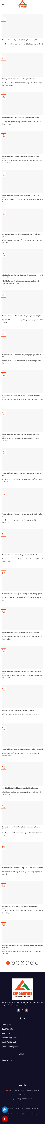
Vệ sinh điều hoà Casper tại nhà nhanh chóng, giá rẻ (20, 117)
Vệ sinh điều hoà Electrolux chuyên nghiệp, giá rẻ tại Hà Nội (22, 356)
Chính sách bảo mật (15, 1114)
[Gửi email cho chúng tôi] (22, 1010)
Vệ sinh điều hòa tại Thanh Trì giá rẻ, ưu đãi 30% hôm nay (22, 868)
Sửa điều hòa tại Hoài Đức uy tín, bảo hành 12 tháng (20, 788)
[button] (3, 3)
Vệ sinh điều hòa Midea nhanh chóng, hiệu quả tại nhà (21, 632)
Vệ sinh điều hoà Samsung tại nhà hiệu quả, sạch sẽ (20, 434)
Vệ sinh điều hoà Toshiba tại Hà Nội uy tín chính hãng (20, 156)
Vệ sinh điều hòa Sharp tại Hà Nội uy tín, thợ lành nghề (21, 395)
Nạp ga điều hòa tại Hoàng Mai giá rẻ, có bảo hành (19, 906)
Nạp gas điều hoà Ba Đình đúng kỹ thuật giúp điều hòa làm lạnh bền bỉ (22, 946)
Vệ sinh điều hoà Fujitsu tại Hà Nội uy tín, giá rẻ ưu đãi (21, 195)
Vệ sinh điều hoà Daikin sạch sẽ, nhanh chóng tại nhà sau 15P (22, 474)
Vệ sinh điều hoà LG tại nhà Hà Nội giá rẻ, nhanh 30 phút (22, 316)
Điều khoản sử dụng (30, 1114)
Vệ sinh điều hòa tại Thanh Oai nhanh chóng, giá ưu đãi (21, 671)
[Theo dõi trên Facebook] (18, 1010)
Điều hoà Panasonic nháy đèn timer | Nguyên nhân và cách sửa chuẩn (22, 276)
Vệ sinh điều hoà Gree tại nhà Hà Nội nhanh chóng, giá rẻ (22, 594)
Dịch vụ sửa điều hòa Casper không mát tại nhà (18, 79)
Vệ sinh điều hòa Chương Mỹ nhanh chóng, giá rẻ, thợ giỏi (22, 749)
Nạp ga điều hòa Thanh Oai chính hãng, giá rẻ (18, 710)
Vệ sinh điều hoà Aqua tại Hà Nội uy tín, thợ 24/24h (20, 40)
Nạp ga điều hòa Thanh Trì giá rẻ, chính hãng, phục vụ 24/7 (21, 828)
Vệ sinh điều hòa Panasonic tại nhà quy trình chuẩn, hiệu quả (22, 515)
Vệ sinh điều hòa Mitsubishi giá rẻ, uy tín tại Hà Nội (20, 555)
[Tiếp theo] (37, 963)
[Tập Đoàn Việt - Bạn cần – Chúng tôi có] (22, 4)
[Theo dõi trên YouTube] (26, 1010)
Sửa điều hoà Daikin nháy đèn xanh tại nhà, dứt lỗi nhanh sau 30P (22, 235)
